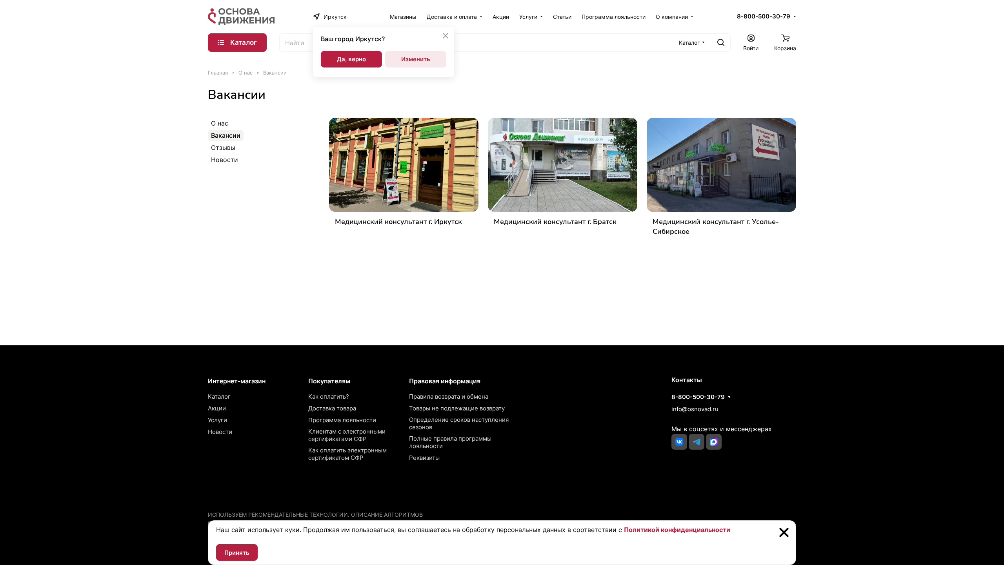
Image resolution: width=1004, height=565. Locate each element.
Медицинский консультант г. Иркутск (398, 221)
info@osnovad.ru (694, 409)
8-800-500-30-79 (763, 16)
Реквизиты (424, 457)
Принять (236, 552)
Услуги (217, 420)
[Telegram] (696, 442)
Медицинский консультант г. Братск (555, 221)
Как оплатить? (328, 396)
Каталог (219, 396)
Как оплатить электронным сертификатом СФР (347, 454)
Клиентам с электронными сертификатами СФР (347, 435)
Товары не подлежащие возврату (457, 408)
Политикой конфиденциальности (677, 530)
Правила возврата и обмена (448, 396)
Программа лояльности (342, 420)
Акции (217, 408)
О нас (219, 123)
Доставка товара (332, 408)
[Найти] (721, 42)
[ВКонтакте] (679, 442)
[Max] (714, 442)
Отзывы (223, 147)
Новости (224, 160)
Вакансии (225, 135)
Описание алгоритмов (387, 514)
